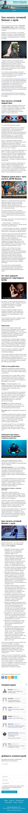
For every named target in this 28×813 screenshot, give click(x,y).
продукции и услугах (19, 79)
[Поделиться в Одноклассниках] (9, 677)
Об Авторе (11, 800)
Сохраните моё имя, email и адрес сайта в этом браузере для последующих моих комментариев (12, 787)
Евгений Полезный (13, 733)
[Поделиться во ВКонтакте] (6, 677)
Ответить (24, 694)
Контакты (21, 802)
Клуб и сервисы (8, 802)
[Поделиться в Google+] (12, 677)
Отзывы (15, 802)
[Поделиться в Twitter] (15, 677)
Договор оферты (6, 808)
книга (8, 233)
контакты (9, 90)
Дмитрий (10, 724)
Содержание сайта (20, 800)
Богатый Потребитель (12, 807)
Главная (6, 800)
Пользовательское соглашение (18, 808)
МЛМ (2, 22)
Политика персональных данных (14, 810)
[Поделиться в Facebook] (2, 677)
